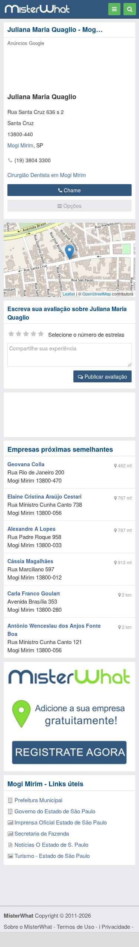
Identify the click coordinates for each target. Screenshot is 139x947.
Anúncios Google (25, 42)
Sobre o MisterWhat (28, 926)
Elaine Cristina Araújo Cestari (44, 496)
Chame (71, 190)
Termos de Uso (75, 926)
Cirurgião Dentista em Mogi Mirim (46, 175)
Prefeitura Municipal (38, 800)
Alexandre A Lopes (31, 528)
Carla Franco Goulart (33, 593)
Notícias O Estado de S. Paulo (51, 844)
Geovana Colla (25, 464)
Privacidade (116, 926)
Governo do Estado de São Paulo (54, 811)
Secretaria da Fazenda (41, 833)
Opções (72, 205)
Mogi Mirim (20, 145)
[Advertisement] (69, 414)
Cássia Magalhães (30, 561)
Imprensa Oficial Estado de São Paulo (60, 822)
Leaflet (69, 294)
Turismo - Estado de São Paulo (52, 855)
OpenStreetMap (96, 294)
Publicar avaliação (105, 376)
